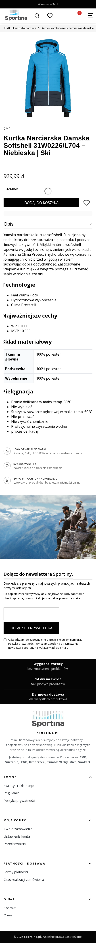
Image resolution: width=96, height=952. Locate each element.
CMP (7, 128)
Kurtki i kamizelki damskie (20, 28)
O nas (8, 915)
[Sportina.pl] (48, 719)
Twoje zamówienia (18, 828)
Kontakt (10, 907)
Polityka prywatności (19, 800)
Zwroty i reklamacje (19, 785)
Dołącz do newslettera (31, 628)
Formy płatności (16, 872)
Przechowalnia (15, 843)
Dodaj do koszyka (41, 202)
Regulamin (11, 793)
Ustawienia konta (17, 836)
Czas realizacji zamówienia (24, 879)
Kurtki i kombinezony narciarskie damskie (68, 28)
